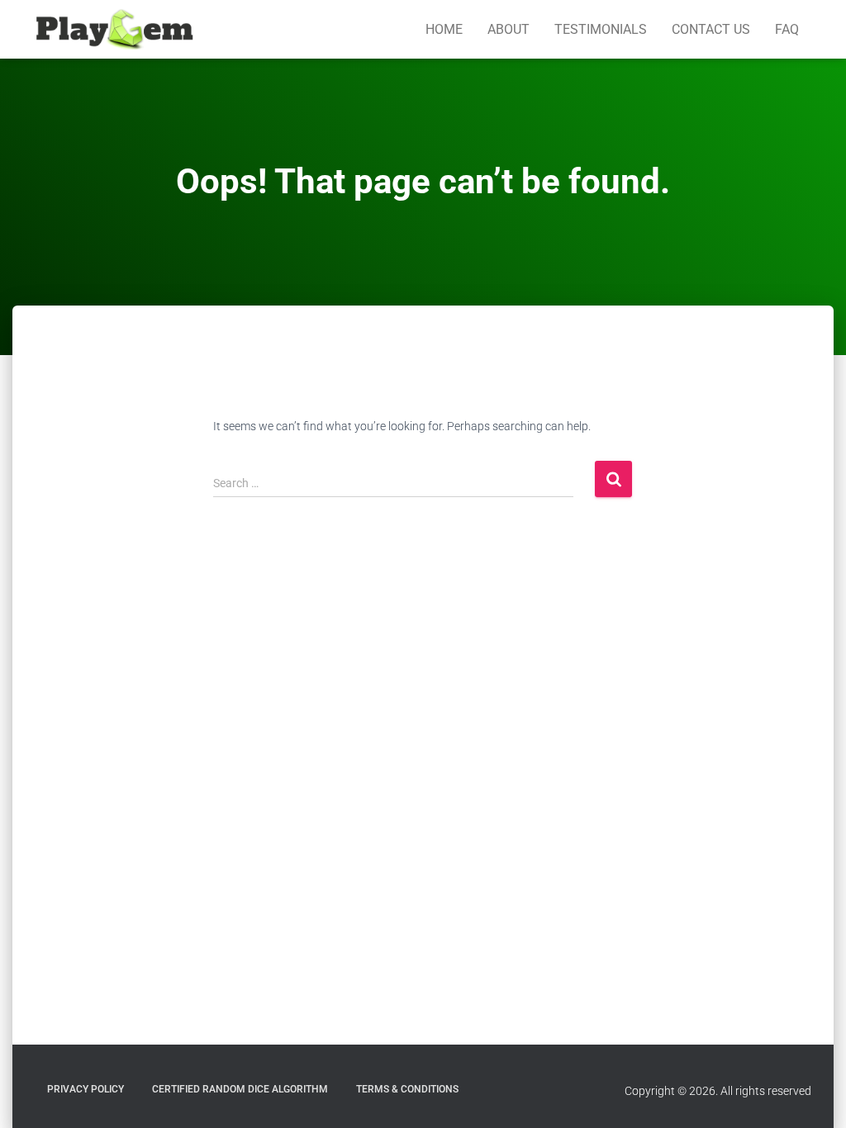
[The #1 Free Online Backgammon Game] (114, 29)
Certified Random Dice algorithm (240, 1089)
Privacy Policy (85, 1089)
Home (444, 29)
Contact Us (711, 29)
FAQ (787, 29)
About (508, 29)
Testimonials (600, 29)
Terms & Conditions (407, 1089)
